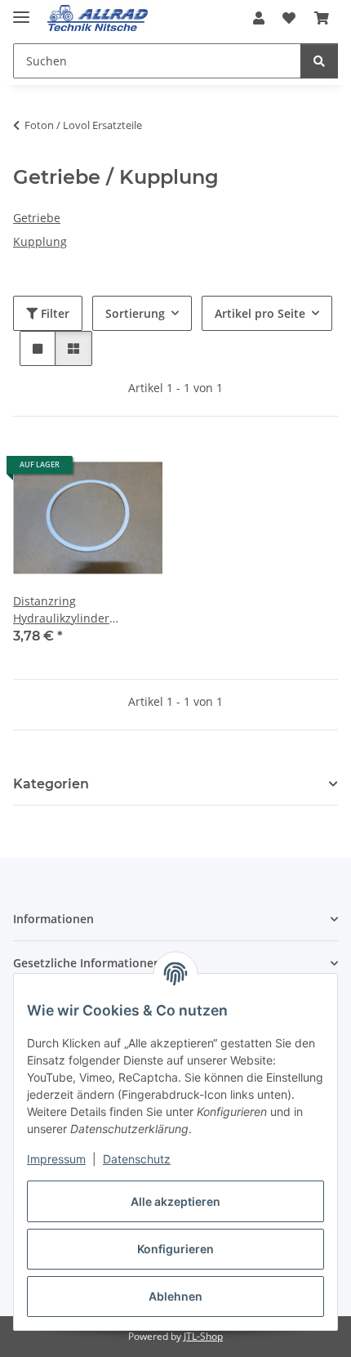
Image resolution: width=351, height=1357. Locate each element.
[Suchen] (319, 60)
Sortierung (135, 313)
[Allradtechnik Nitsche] (97, 18)
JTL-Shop (203, 1336)
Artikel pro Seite (260, 313)
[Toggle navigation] (21, 10)
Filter (53, 313)
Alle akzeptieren (175, 1201)
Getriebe (36, 217)
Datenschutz (137, 1159)
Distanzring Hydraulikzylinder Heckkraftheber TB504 (73, 610)
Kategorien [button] (51, 784)
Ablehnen (175, 1296)
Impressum (56, 1159)
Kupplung (40, 241)
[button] (258, 18)
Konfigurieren (175, 1249)
